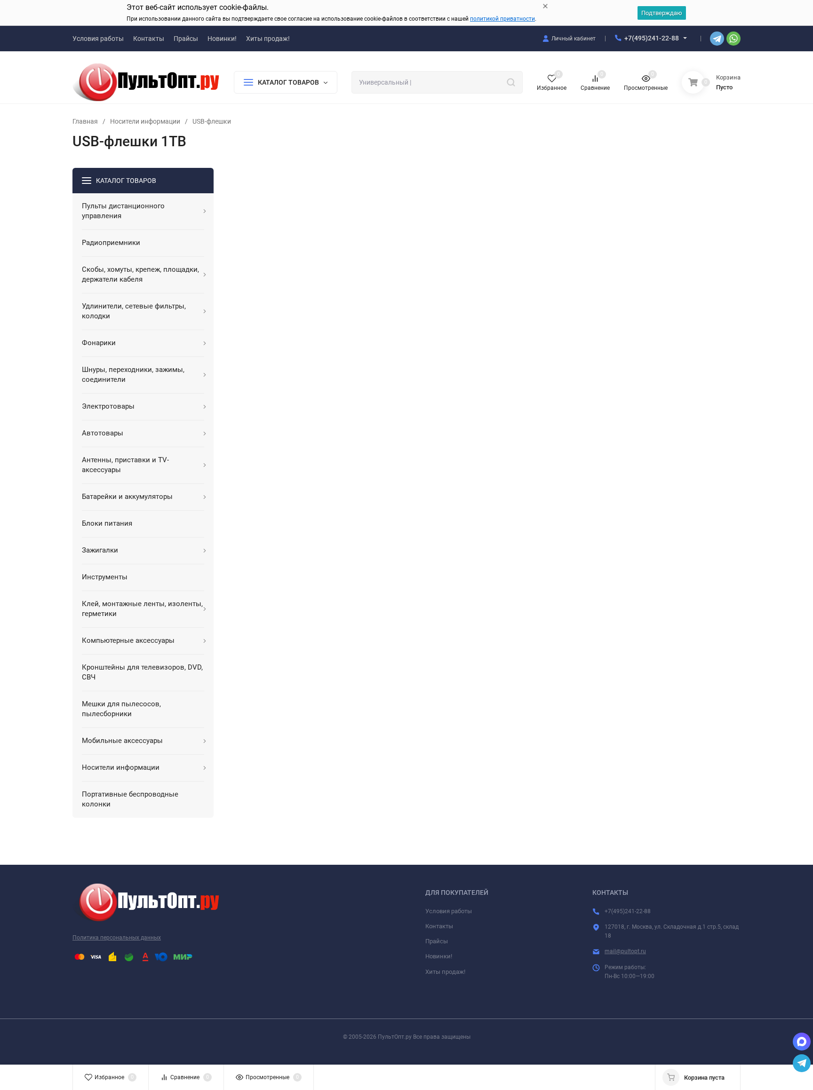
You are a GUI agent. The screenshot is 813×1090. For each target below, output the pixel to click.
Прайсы (436, 941)
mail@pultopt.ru (625, 951)
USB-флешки (211, 121)
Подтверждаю (661, 12)
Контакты (439, 926)
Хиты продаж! (445, 971)
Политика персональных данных (116, 937)
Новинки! (438, 956)
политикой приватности (502, 19)
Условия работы (448, 911)
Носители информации (145, 121)
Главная (85, 121)
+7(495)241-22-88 (651, 38)
